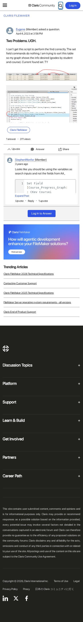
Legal (76, 581)
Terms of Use (61, 581)
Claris (6, 348)
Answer (40, 149)
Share (66, 149)
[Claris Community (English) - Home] (41, 5)
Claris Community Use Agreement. (37, 556)
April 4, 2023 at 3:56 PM (29, 33)
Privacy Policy (10, 589)
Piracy (26, 589)
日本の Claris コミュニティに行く (54, 589)
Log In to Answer (41, 213)
